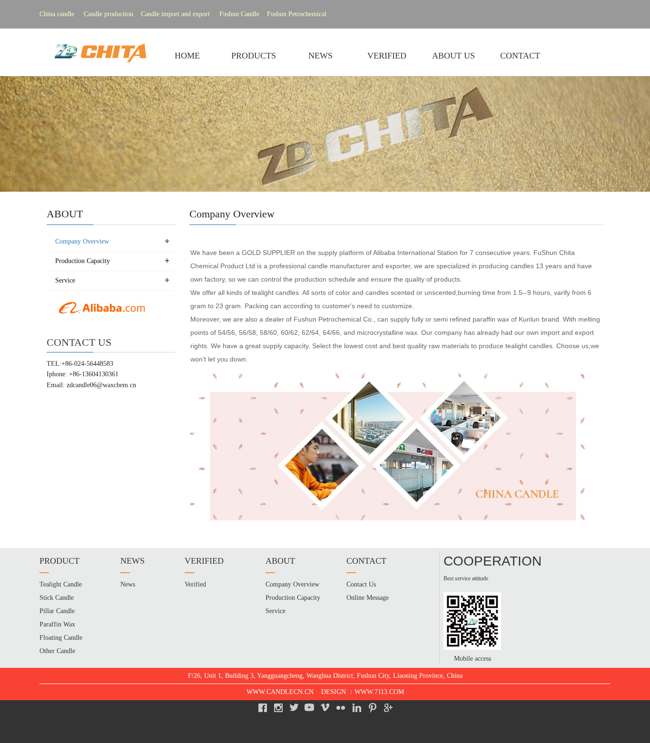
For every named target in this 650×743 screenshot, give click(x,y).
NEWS (320, 55)
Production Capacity (82, 260)
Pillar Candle (57, 611)
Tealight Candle (60, 584)
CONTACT (520, 55)
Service (65, 280)
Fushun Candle (242, 14)
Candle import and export (175, 14)
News (127, 584)
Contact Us (361, 584)
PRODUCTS (253, 55)
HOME (187, 55)
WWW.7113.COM (379, 691)
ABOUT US (453, 55)
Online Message (367, 597)
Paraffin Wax (57, 624)
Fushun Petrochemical (296, 14)
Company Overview (82, 241)
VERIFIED (386, 55)
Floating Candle (60, 637)
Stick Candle (56, 597)
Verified (195, 584)
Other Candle (57, 651)
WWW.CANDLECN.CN (280, 691)
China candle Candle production (86, 14)
